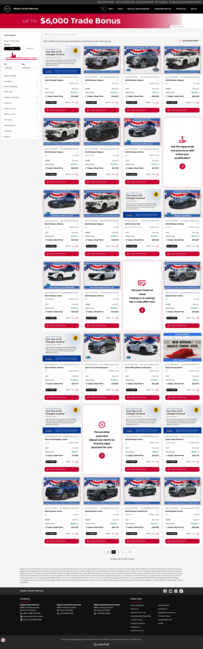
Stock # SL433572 (131, 436)
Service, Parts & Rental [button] (138, 9)
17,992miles (74, 83)
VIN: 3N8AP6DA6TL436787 (190, 508)
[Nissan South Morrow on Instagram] (175, 591)
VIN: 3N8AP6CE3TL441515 (109, 508)
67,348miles (154, 371)
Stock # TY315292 (91, 293)
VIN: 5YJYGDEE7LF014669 (190, 436)
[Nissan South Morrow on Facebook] (164, 591)
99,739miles (194, 443)
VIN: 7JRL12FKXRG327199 (150, 221)
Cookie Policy (136, 620)
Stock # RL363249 (91, 365)
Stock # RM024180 (51, 436)
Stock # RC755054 (51, 77)
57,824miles (73, 443)
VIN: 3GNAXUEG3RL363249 (109, 365)
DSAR (160, 623)
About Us (135, 609)
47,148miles (154, 227)
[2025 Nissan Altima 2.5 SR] (62, 203)
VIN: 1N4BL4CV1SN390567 (69, 221)
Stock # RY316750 (51, 365)
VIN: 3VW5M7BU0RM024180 (68, 436)
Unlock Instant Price (58, 110)
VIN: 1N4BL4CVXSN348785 (190, 221)
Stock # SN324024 (132, 149)
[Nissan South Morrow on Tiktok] (180, 591)
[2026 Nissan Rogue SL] (142, 60)
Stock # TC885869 (91, 221)
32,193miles (154, 83)
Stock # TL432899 (51, 508)
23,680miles (73, 299)
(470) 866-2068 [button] (67, 613)
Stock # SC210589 (131, 508)
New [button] (111, 9)
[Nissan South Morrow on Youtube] (169, 591)
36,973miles (73, 371)
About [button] (194, 9)
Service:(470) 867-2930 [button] (33, 616)
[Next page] (135, 552)
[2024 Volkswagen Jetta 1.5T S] (62, 419)
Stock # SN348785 (172, 221)
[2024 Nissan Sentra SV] (62, 347)
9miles (196, 83)
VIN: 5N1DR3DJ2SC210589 (150, 508)
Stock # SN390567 (51, 221)
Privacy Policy (164, 616)
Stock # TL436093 (172, 293)
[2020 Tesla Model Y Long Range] (182, 419)
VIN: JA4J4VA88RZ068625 (149, 365)
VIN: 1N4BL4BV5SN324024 (149, 149)
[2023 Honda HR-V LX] (182, 347)
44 (130, 552)
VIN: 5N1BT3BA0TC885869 (109, 221)
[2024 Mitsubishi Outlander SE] (142, 347)
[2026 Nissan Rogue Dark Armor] (102, 131)
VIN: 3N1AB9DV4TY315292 (109, 293)
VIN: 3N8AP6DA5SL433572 (149, 436)
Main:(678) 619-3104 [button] (31, 613)
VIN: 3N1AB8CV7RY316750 (69, 365)
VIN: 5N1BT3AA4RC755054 (69, 77)
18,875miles (154, 155)
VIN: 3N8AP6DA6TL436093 (190, 293)
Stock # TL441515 (91, 508)
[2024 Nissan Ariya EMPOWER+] (62, 275)
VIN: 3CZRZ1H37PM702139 (190, 365)
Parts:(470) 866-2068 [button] (32, 620)
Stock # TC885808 (172, 77)
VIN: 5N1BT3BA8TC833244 (109, 77)
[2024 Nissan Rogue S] (62, 60)
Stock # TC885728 (91, 149)
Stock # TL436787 (171, 508)
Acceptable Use (165, 620)
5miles (116, 227)
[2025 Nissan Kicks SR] (142, 419)
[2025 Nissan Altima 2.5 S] (142, 131)
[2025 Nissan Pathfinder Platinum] (142, 491)
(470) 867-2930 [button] (104, 613)
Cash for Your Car (138, 613)
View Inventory (137, 605)
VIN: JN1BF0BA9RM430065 (69, 293)
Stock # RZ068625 (132, 365)
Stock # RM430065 (52, 293)
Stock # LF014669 (171, 436)
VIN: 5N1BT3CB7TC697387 (150, 77)
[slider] (3, 59)
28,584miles (194, 227)
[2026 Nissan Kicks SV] (62, 491)
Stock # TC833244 (91, 77)
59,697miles (114, 371)
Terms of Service (138, 623)
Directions (162, 609)
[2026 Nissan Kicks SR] (182, 275)
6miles (116, 299)
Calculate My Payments (141, 616)
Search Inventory (103, 9)
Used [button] (120, 9)
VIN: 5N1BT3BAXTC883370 (69, 149)
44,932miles (194, 371)
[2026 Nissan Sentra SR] (102, 275)
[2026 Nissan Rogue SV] (102, 60)
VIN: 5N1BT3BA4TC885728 (109, 149)
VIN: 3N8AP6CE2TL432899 (69, 508)
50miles (115, 83)
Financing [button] (181, 9)
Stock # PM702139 (172, 365)
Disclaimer (135, 627)
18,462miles (154, 443)
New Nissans (163, 605)
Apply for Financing (166, 613)
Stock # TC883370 (51, 149)
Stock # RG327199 (131, 221)
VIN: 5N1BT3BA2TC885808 (190, 77)
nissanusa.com (137, 630)
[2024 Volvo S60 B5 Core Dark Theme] (142, 203)
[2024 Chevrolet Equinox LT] (102, 347)
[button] (162, 2)
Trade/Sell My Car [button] (162, 9)
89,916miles (154, 514)
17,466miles (74, 227)
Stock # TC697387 (131, 77)
